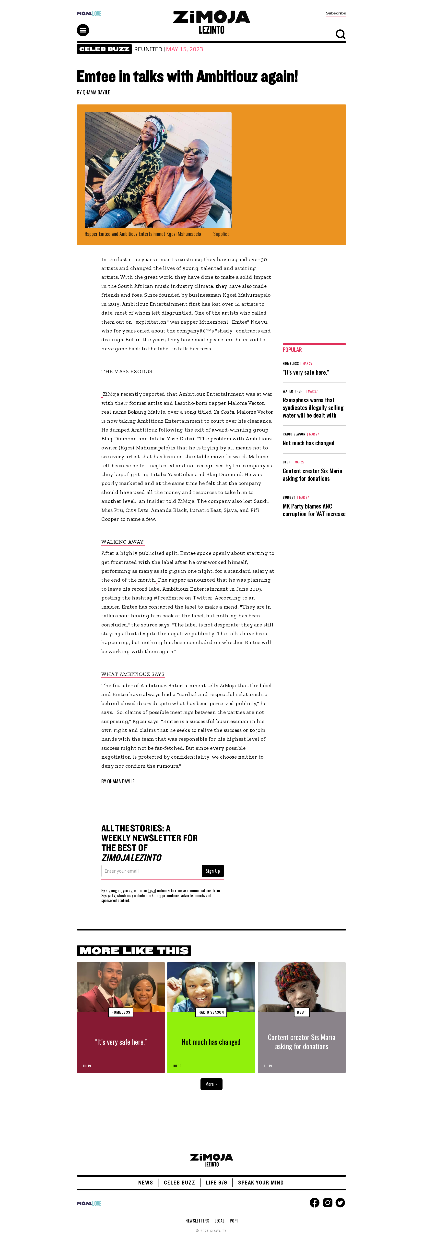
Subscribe (336, 13)
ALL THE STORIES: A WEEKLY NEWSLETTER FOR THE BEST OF (149, 843)
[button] (85, 26)
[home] (211, 22)
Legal (152, 890)
